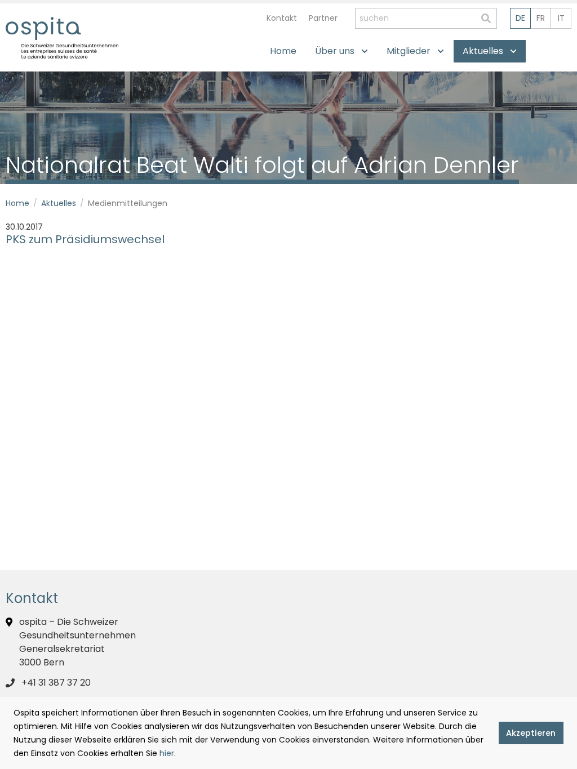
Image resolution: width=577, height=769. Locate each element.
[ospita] (43, 28)
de (520, 18)
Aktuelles (58, 203)
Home (17, 203)
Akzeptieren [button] (531, 733)
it (561, 18)
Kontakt (282, 18)
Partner (323, 18)
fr (540, 18)
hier (166, 753)
